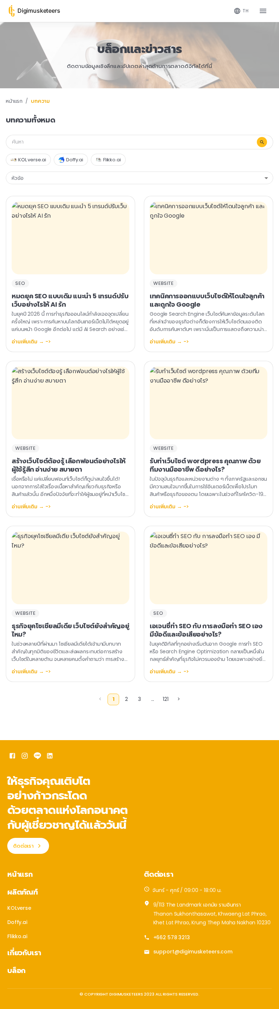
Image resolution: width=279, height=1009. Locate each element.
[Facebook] (12, 757)
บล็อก (16, 970)
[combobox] (241, 10)
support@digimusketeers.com (192, 951)
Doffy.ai (17, 922)
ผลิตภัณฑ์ (22, 892)
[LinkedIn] (50, 757)
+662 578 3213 (171, 937)
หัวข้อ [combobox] (17, 178)
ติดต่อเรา (23, 845)
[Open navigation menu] (263, 11)
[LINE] (37, 757)
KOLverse (19, 908)
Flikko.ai (17, 936)
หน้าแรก (14, 101)
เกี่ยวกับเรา (24, 953)
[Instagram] (25, 757)
